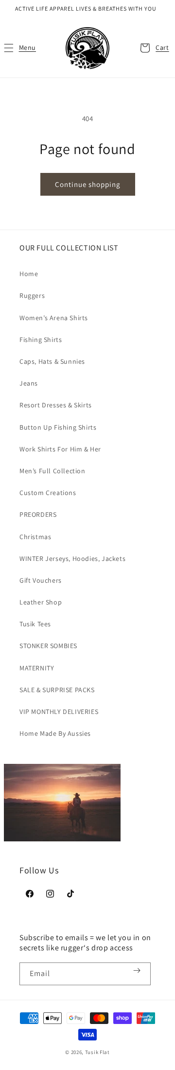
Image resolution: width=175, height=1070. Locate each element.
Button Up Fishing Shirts (57, 427)
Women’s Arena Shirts (53, 317)
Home (28, 273)
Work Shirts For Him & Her (60, 449)
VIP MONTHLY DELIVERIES (58, 711)
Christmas (35, 536)
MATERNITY (36, 668)
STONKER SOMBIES (48, 645)
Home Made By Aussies (55, 733)
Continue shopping (88, 184)
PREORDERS (37, 514)
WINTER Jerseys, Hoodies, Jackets (72, 558)
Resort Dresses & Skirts (55, 405)
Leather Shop (40, 602)
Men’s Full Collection (52, 470)
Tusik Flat (97, 1052)
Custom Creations (47, 492)
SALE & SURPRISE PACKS (57, 689)
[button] (19, 48)
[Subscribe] (136, 970)
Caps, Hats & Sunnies (52, 361)
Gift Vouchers (40, 580)
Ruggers (32, 295)
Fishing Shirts (40, 339)
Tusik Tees (35, 624)
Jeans (28, 383)
